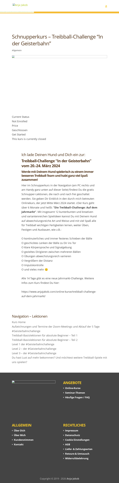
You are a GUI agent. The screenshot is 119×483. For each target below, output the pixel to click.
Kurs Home (19, 322)
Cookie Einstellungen (77, 439)
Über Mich (20, 435)
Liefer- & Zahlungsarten (78, 449)
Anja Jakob (73, 478)
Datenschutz (72, 435)
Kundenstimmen (24, 439)
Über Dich (19, 430)
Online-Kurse (72, 388)
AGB (67, 444)
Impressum (71, 430)
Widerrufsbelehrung (76, 458)
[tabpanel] (59, 227)
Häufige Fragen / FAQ (77, 397)
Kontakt (19, 444)
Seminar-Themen (75, 392)
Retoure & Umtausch (77, 453)
